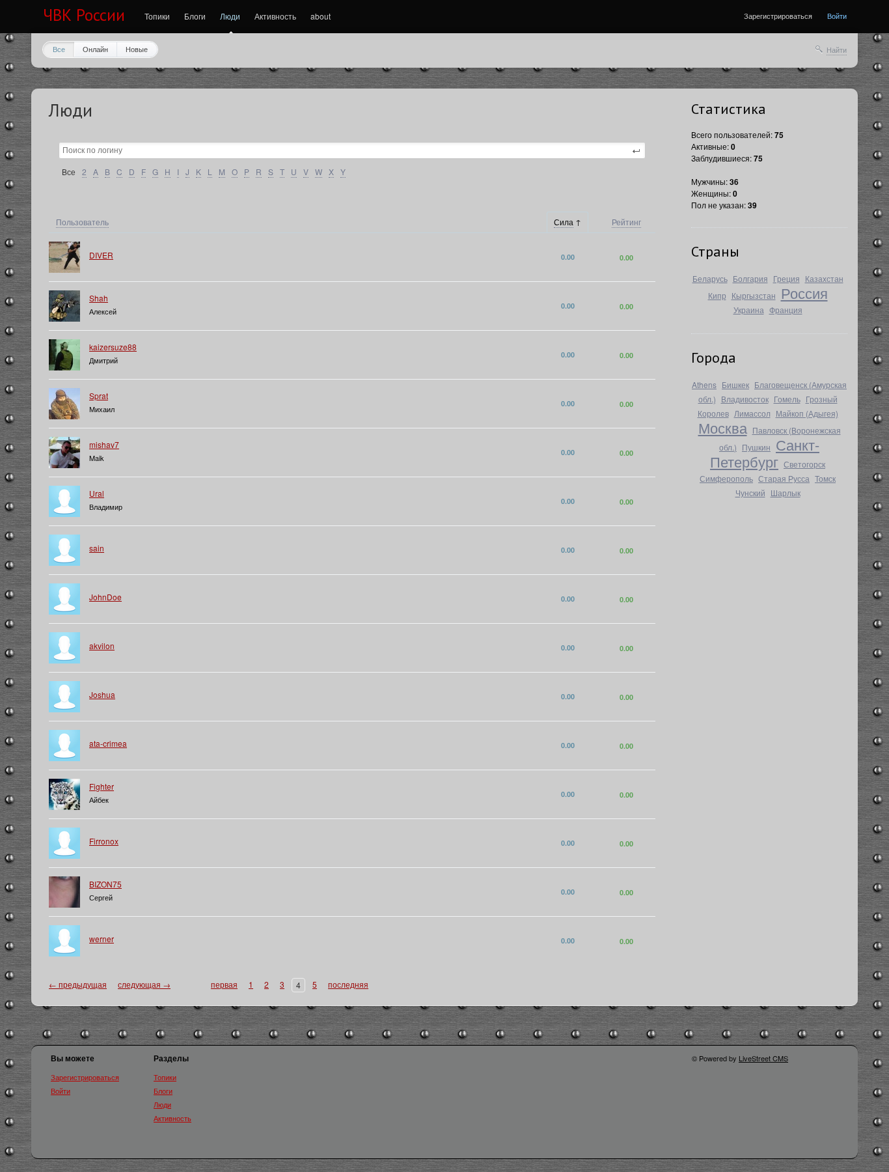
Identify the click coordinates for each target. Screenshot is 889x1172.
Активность (275, 15)
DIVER (101, 254)
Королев (713, 413)
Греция (786, 278)
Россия (804, 293)
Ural (96, 493)
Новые (137, 49)
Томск (825, 478)
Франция (785, 309)
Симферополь (726, 478)
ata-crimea (108, 743)
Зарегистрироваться (778, 15)
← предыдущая (78, 984)
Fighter (101, 786)
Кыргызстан (754, 295)
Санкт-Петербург (764, 452)
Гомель (787, 398)
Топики (157, 15)
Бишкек (735, 384)
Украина (748, 309)
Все (59, 49)
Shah (98, 297)
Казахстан (824, 278)
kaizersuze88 (113, 346)
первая (224, 984)
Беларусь (710, 278)
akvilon (102, 645)
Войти (837, 15)
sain (96, 547)
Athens (704, 384)
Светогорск (804, 463)
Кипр (717, 295)
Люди (230, 15)
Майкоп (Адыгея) (807, 413)
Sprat (98, 395)
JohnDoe (105, 596)
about (320, 15)
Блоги (195, 15)
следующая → (144, 984)
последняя (348, 984)
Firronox (103, 840)
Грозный (822, 398)
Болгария (750, 278)
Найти (837, 49)
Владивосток (745, 398)
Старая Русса (784, 478)
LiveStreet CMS (763, 1058)
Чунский (750, 492)
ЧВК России (84, 15)
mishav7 (104, 444)
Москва (722, 427)
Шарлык (785, 492)
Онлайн (95, 49)
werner (101, 938)
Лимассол (752, 413)
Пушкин (756, 447)
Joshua (102, 694)
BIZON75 (105, 883)
